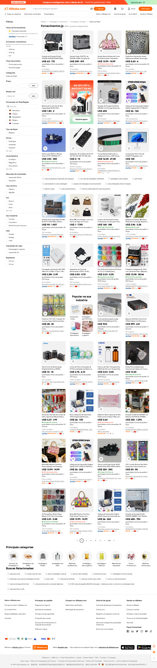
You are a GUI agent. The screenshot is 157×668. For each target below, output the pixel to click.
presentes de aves (100, 574)
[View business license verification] (99, 664)
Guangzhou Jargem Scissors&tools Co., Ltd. (137, 381)
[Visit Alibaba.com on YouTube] (146, 631)
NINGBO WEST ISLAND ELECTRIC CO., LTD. (137, 286)
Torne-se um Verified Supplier (137, 618)
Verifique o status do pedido (137, 614)
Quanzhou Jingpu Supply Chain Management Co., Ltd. (109, 73)
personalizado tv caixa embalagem (56, 184)
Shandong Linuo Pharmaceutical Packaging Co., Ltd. (109, 382)
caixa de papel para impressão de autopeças (59, 179)
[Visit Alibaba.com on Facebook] (128, 631)
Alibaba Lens (17, 647)
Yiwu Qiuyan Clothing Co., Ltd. (136, 71)
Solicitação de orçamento (75, 609)
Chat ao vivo (100, 609)
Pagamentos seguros (42, 605)
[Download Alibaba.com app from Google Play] (144, 647)
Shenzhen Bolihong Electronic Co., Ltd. (82, 284)
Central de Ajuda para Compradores (109, 605)
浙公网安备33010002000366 (116, 664)
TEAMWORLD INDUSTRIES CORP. (109, 171)
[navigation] (22, 281)
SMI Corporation (103, 431)
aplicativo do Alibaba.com (108, 647)
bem (33, 86)
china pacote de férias (67, 579)
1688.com (54, 657)
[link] (154, 646)
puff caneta (138, 179)
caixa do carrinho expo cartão (91, 579)
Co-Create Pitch (10, 609)
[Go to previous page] (77, 541)
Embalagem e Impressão (58, 22)
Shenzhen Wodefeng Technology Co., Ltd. (109, 121)
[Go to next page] (114, 541)
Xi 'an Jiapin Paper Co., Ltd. (107, 286)
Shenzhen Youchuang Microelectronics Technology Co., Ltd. (54, 382)
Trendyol (103, 657)
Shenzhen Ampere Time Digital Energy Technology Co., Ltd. (137, 334)
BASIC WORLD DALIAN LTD (107, 331)
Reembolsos (100, 618)
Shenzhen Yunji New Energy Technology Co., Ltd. (82, 71)
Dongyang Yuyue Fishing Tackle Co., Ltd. (82, 382)
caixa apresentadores (68, 189)
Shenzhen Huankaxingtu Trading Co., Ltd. (54, 331)
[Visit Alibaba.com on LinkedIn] (132, 631)
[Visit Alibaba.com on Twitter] (137, 631)
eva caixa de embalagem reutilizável (92, 179)
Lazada (78, 657)
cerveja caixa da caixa (34, 574)
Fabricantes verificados (74, 605)
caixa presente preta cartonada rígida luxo (49, 584)
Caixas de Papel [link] (94, 22)
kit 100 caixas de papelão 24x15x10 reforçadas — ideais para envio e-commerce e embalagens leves (102, 584)
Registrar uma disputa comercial (107, 614)
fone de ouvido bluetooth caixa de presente (96, 189)
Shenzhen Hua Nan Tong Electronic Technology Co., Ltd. (54, 284)
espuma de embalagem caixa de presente (87, 184)
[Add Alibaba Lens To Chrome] (40, 647)
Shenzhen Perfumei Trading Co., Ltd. (82, 234)
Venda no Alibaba (133, 605)
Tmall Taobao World (67, 657)
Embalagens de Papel (78, 22)
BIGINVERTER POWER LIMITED (53, 71)
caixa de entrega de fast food (19, 584)
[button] (91, 8)
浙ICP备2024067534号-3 (137, 664)
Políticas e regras (41, 629)
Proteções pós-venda (43, 618)
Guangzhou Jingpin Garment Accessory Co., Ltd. (137, 236)
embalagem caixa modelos (119, 179)
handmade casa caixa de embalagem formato (25, 579)
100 (109, 540)
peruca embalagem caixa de (57, 574)
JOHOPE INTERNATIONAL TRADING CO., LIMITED (82, 430)
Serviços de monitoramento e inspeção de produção (45, 624)
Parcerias (130, 623)
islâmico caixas (50, 189)
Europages (112, 657)
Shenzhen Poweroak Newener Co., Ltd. (54, 234)
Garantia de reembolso (43, 609)
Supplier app (63, 647)
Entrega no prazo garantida (44, 614)
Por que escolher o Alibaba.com (16, 605)
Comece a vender (133, 609)
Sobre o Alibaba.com (12, 600)
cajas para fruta (15, 574)
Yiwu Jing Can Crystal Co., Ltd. (52, 431)
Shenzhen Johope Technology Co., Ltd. (137, 121)
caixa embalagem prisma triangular (119, 184)
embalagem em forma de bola (122, 574)
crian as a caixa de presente (116, 579)
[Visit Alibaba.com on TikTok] (151, 631)
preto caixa (50, 579)
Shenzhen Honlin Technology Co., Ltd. (137, 166)
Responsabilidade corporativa (15, 614)
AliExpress (45, 657)
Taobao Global (88, 657)
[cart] (122, 9)
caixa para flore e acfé (17, 589)
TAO (96, 657)
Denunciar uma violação (104, 629)
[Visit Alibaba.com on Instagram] (141, 631)
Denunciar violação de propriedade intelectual (108, 624)
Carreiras (8, 618)
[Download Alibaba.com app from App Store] (128, 647)
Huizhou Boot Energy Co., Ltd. (52, 121)
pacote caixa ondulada (80, 574)
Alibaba (43, 22)
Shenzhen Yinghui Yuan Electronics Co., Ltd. (82, 169)
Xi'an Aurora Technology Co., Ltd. (53, 168)
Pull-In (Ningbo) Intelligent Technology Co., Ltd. (109, 236)
